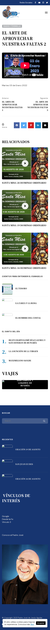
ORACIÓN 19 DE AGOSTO (27, 449)
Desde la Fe (7, 519)
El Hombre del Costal (28, 318)
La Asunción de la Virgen (23, 351)
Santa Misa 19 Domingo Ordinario (24, 225)
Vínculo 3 (6, 522)
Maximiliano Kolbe (20, 360)
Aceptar (40, 623)
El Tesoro (21, 288)
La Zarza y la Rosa (26, 303)
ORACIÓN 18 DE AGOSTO (27, 479)
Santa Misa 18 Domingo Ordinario (24, 268)
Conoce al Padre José (12, 535)
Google (5, 516)
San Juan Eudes (24, 464)
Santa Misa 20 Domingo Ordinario (24, 182)
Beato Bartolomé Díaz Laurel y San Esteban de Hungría (27, 341)
